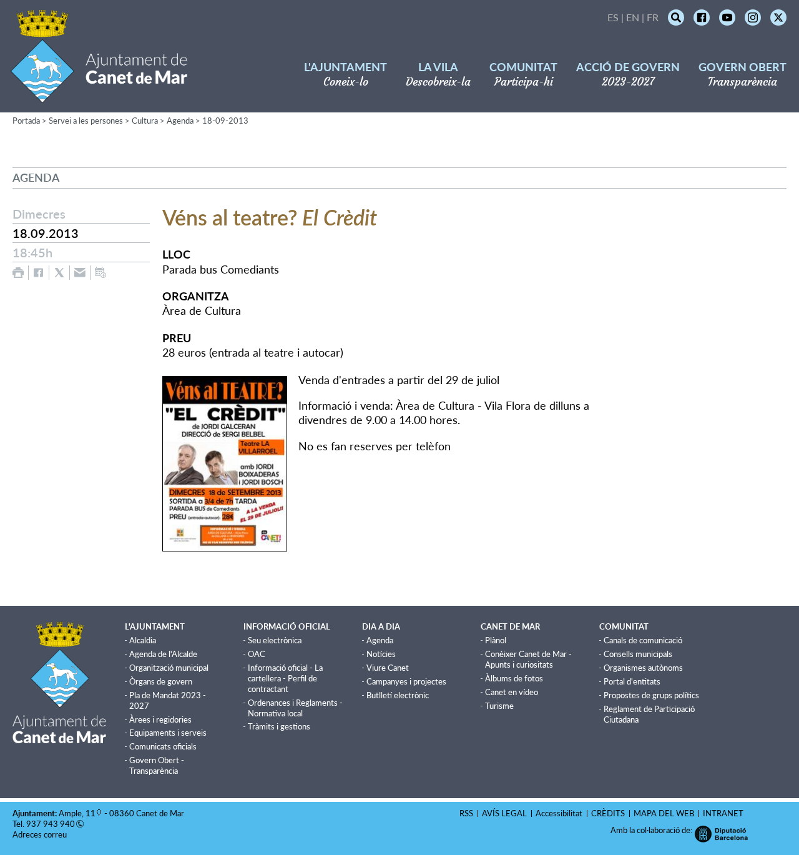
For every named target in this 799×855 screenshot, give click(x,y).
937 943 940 (50, 824)
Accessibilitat (559, 813)
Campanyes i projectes (406, 681)
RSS (466, 813)
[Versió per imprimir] (18, 272)
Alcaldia (142, 640)
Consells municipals (638, 654)
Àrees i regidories (160, 719)
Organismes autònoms (643, 668)
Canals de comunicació (643, 640)
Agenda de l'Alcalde (163, 654)
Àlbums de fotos (514, 678)
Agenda (180, 121)
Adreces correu (40, 834)
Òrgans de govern (160, 681)
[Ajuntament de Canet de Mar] (99, 95)
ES (613, 17)
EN (632, 17)
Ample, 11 (77, 813)
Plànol (495, 640)
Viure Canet (387, 668)
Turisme (499, 706)
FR (653, 17)
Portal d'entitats (632, 681)
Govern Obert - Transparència (156, 765)
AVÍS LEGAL (504, 813)
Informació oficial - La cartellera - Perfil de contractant (285, 678)
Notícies (381, 654)
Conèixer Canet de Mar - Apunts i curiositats (528, 659)
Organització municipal (168, 668)
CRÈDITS (608, 813)
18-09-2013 (225, 121)
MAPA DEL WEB (664, 813)
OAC (256, 654)
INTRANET (723, 813)
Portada (26, 121)
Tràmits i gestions (279, 726)
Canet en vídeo (511, 692)
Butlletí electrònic (397, 695)
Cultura (145, 121)
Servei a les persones (86, 121)
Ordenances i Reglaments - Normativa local (295, 708)
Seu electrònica (274, 640)
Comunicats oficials (163, 746)
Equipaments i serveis (168, 733)
